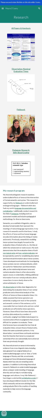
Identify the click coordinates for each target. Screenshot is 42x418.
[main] (21, 17)
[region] (21, 2)
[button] (2, 8)
